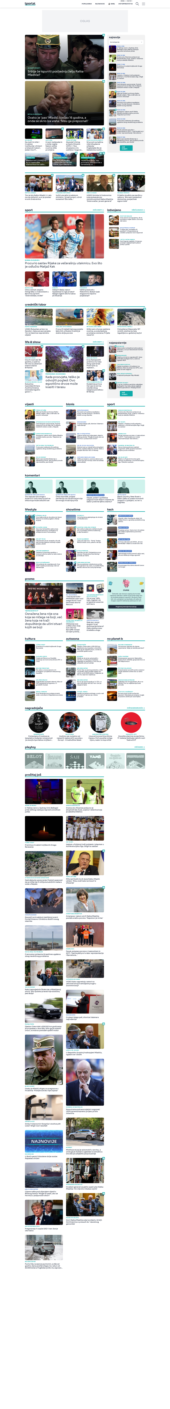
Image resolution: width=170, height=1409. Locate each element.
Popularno (87, 4)
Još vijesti (124, 148)
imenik (122, 1)
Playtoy (129, 1)
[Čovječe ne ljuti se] (115, 761)
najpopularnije (117, 342)
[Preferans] (135, 761)
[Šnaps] (54, 761)
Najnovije (100, 4)
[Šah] (75, 761)
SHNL (113, 4)
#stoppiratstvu (125, 4)
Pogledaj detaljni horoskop (126, 607)
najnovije (114, 37)
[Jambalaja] (95, 761)
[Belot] (34, 761)
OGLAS (85, 21)
